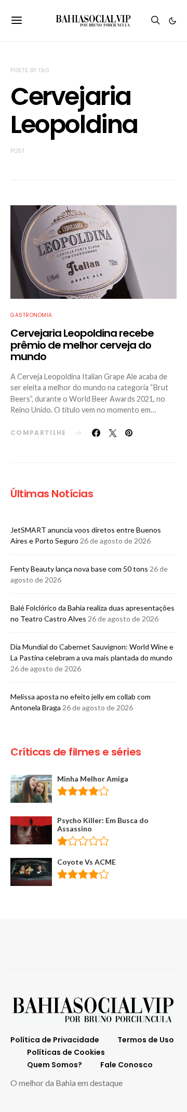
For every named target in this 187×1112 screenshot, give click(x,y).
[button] (172, 21)
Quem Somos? (54, 1065)
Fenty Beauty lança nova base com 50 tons (79, 568)
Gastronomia (31, 315)
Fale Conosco (126, 1065)
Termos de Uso (145, 1040)
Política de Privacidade (54, 1040)
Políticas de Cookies (66, 1052)
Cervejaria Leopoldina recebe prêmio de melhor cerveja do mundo (82, 345)
